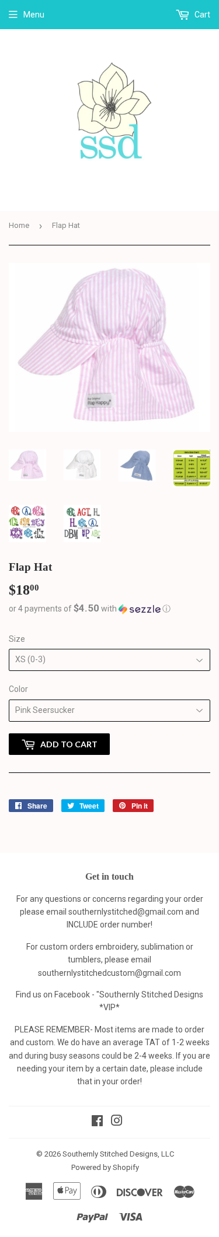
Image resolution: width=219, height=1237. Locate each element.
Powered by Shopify (105, 1167)
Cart (201, 14)
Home (19, 225)
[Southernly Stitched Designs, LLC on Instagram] (117, 1122)
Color (18, 689)
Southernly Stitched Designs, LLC (118, 1154)
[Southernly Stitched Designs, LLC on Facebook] (97, 1122)
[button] (109, 608)
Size (17, 639)
